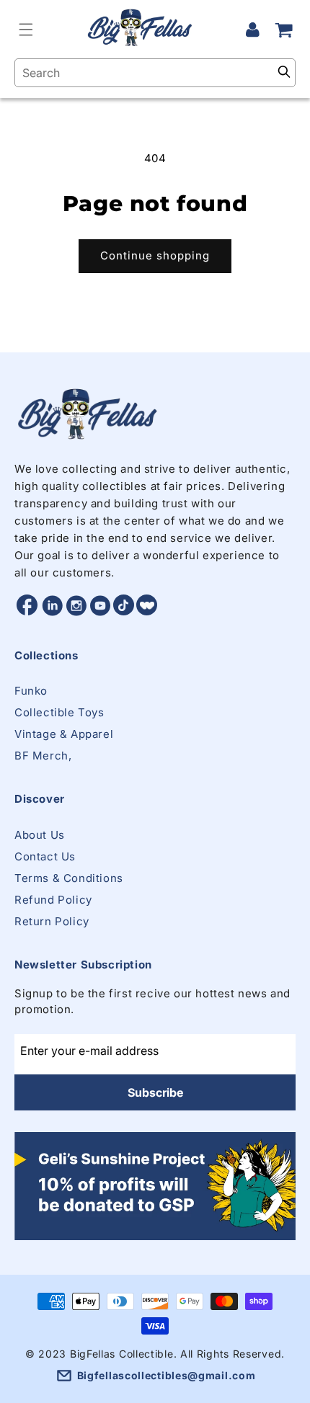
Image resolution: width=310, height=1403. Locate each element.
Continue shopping (155, 255)
